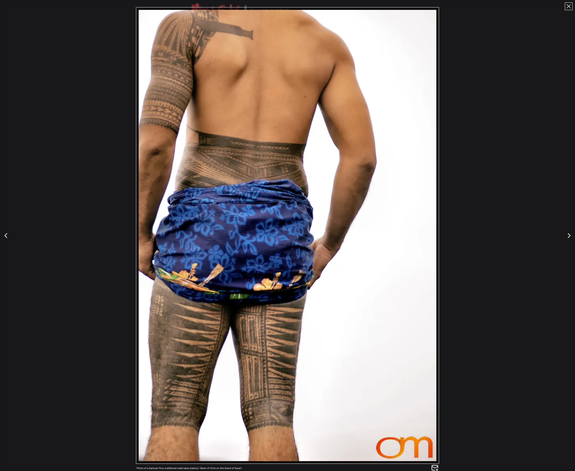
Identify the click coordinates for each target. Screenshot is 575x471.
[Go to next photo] (569, 235)
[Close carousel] (569, 6)
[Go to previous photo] (6, 235)
